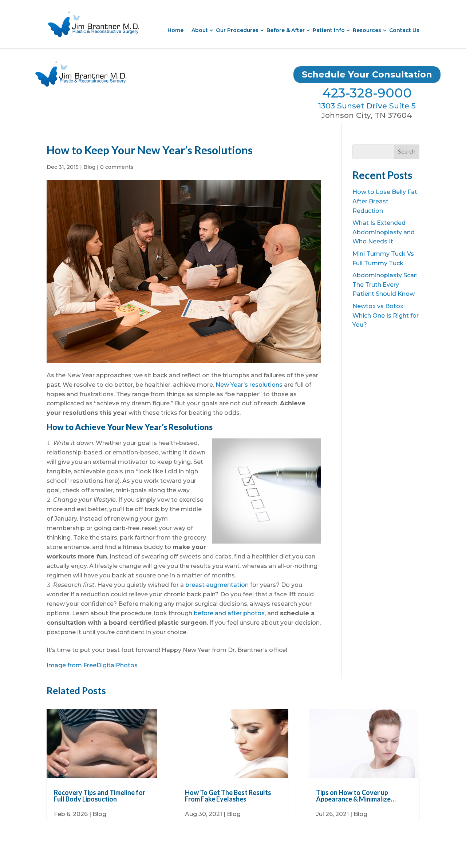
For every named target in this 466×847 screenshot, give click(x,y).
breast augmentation (217, 584)
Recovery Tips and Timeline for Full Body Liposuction (99, 795)
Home (175, 30)
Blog (89, 167)
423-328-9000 (367, 93)
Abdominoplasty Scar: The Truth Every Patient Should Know (384, 284)
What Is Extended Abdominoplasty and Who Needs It (383, 232)
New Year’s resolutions (249, 384)
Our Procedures (237, 30)
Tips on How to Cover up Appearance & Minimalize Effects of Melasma (353, 795)
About (199, 30)
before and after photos (229, 613)
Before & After (285, 30)
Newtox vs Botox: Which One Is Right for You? (385, 315)
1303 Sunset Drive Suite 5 (367, 105)
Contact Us (404, 30)
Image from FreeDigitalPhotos (92, 665)
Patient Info (329, 30)
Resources (367, 30)
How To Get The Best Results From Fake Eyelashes (228, 795)
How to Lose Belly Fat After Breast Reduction (384, 201)
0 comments (117, 167)
